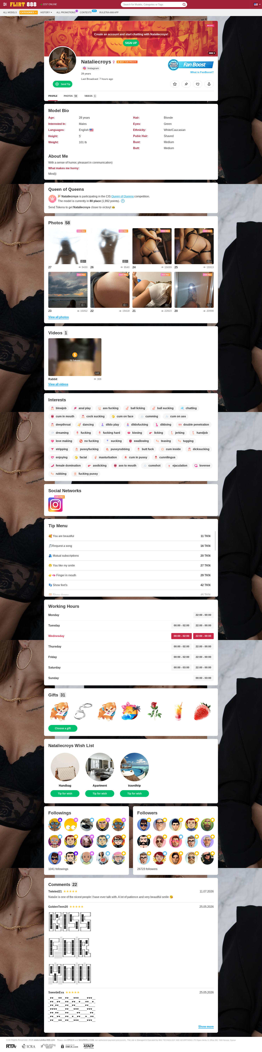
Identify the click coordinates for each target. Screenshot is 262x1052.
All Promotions (65, 12)
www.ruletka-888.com (44, 1040)
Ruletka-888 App (109, 12)
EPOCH (70, 1040)
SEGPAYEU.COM (86, 1040)
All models (10, 12)
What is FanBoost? (202, 72)
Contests (85, 12)
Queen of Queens (122, 196)
